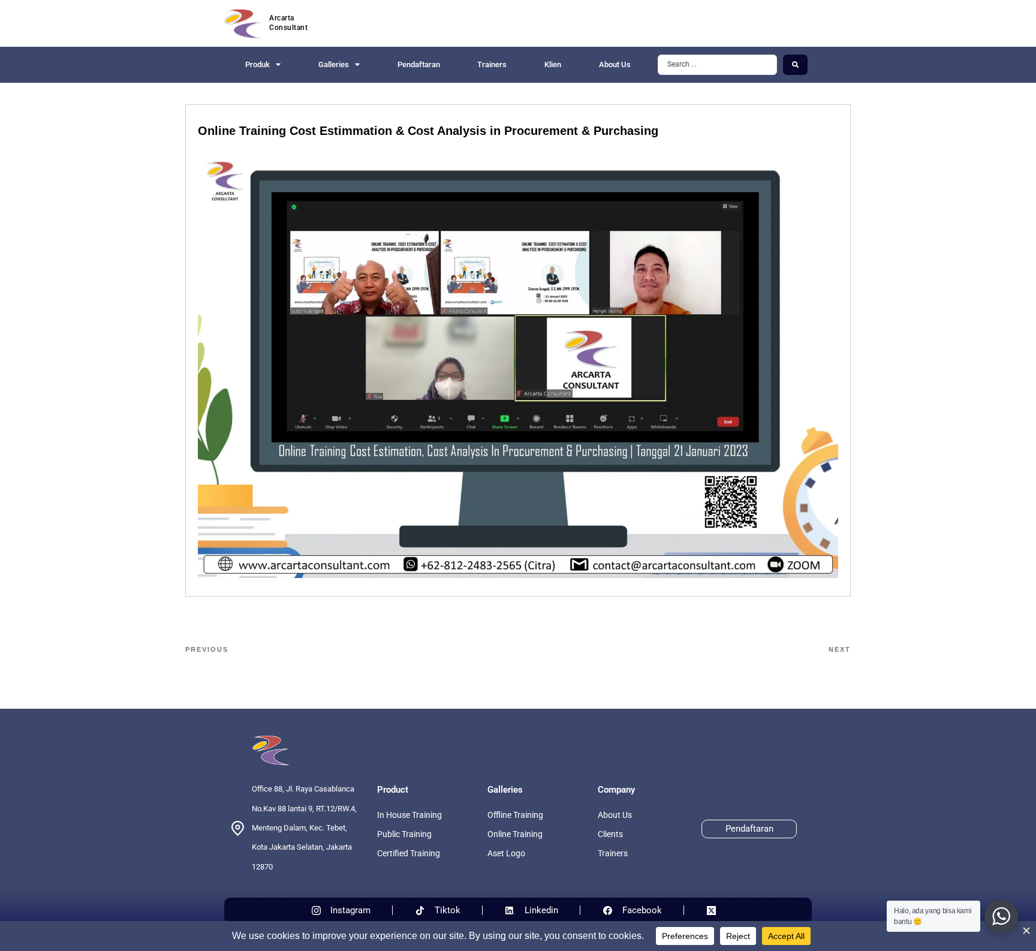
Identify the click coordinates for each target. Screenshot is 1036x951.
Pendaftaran (418, 64)
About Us (615, 64)
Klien (552, 64)
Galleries (333, 64)
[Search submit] (795, 65)
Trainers (492, 64)
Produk (257, 64)
